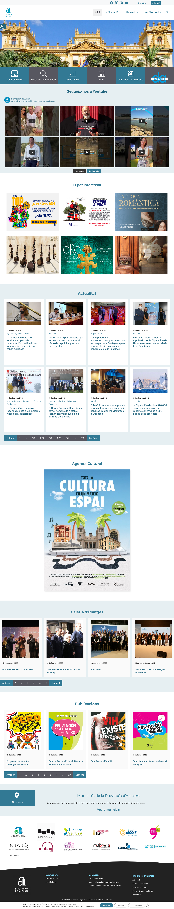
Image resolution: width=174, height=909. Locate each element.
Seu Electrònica (152, 12)
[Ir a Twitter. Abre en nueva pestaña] (116, 3)
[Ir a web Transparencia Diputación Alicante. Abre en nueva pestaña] (43, 75)
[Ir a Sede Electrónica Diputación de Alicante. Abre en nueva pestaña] (14, 75)
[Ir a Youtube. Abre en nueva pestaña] (126, 3)
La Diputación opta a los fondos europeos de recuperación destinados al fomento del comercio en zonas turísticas (22, 343)
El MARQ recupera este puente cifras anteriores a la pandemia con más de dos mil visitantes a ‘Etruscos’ (108, 409)
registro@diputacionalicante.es (106, 882)
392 (83, 438)
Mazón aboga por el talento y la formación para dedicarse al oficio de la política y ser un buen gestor (66, 342)
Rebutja (121, 905)
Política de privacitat (140, 884)
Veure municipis (108, 809)
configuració (89, 906)
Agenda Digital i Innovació (18, 333)
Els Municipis (133, 12)
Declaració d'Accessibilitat (142, 891)
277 (67, 438)
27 (69, 775)
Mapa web (136, 895)
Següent (93, 438)
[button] (167, 12)
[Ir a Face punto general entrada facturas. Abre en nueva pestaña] (101, 75)
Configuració (137, 905)
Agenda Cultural (87, 464)
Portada (52, 333)
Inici (97, 12)
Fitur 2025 (96, 669)
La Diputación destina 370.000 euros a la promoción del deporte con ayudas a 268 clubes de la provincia (150, 409)
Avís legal (136, 880)
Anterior (11, 438)
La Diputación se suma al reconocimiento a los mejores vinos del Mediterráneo (23, 411)
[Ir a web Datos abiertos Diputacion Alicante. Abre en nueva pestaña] (159, 75)
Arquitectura (96, 333)
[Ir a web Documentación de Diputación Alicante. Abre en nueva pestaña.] (72, 75)
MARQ (93, 401)
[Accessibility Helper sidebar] (3, 26)
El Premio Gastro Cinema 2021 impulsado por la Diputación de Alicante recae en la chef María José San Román (150, 342)
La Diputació (111, 12)
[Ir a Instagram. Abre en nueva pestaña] (121, 3)
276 (59, 438)
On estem (17, 802)
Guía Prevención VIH (101, 761)
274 (42, 438)
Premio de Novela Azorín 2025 (17, 669)
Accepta (106, 905)
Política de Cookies (139, 887)
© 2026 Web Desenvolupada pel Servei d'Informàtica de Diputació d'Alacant (87, 900)
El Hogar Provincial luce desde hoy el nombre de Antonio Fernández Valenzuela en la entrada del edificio (66, 412)
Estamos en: (51, 875)
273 (33, 438)
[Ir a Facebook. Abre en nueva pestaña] (111, 3)
